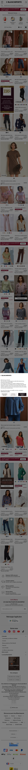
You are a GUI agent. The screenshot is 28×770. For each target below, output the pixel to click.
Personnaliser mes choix (4, 394)
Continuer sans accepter (13, 394)
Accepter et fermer (22, 394)
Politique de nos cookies (5, 391)
